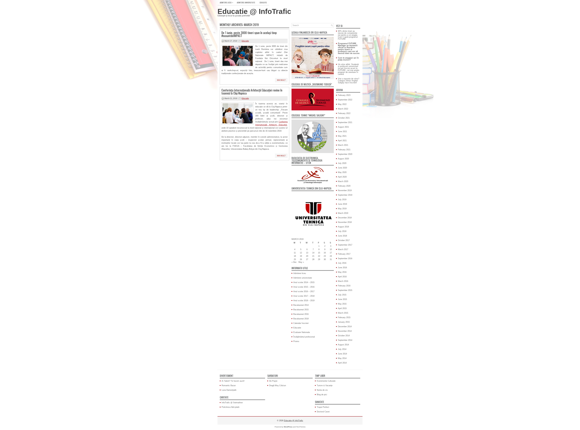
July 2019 (342, 199)
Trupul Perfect (323, 407)
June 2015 (342, 299)
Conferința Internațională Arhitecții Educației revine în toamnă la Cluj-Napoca (251, 91)
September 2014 (345, 340)
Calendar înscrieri (301, 323)
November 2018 (345, 222)
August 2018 (343, 227)
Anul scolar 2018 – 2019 (303, 300)
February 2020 (344, 186)
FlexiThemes (301, 427)
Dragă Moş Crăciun (277, 385)
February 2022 (344, 113)
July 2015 (342, 295)
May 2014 (342, 358)
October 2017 (344, 240)
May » (301, 262)
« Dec (294, 262)
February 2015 (344, 317)
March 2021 (343, 145)
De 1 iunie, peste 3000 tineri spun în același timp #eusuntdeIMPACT (249, 34)
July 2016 (342, 263)
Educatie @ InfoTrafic (254, 11)
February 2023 (344, 95)
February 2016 (344, 286)
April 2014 (342, 363)
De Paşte (273, 381)
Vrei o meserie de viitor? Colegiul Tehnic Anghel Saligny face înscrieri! (348, 81)
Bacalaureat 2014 (301, 305)
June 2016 (342, 267)
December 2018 (345, 218)
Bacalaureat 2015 (301, 309)
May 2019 (342, 208)
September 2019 (345, 195)
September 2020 (345, 154)
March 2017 (343, 249)
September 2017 (345, 245)
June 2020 (342, 168)
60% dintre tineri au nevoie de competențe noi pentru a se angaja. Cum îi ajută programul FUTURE (348, 35)
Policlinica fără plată (230, 407)
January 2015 (344, 322)
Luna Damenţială (229, 390)
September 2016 (345, 258)
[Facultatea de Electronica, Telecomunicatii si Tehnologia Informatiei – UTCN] (313, 175)
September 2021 (345, 122)
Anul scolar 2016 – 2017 (303, 291)
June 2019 (342, 204)
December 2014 (345, 326)
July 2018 (342, 231)
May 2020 (342, 172)
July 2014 (342, 349)
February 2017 (344, 254)
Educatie (263, 2)
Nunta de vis (322, 390)
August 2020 (343, 159)
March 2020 (343, 181)
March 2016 (343, 281)
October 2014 (344, 335)
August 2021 (343, 127)
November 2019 (345, 190)
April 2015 (342, 308)
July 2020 (342, 163)
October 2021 (344, 118)
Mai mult (281, 80)
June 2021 (342, 131)
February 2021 (344, 149)
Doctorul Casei (323, 411)
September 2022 (345, 100)
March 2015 (343, 313)
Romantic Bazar (229, 385)
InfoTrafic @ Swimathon (232, 402)
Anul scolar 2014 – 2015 (303, 282)
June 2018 (342, 236)
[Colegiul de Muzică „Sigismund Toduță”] (313, 99)
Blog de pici (322, 394)
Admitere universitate (246, 2)
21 (313, 256)
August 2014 (343, 345)
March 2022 (343, 109)
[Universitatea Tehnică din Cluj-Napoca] (313, 214)
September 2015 (345, 290)
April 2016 (342, 276)
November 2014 (345, 331)
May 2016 (342, 272)
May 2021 (342, 136)
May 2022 (342, 104)
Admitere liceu (226, 2)
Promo (296, 341)
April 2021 (342, 140)
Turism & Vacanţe (324, 385)
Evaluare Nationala (301, 332)
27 (307, 259)
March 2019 (343, 213)
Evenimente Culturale (326, 381)
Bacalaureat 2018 (301, 319)
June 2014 (342, 354)
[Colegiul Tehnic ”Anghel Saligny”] (313, 136)
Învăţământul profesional (304, 337)
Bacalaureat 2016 (301, 314)
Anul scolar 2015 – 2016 (303, 287)
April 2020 (342, 177)
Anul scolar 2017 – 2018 (303, 296)
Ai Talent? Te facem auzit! (233, 381)
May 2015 (342, 304)
